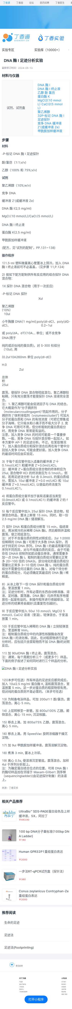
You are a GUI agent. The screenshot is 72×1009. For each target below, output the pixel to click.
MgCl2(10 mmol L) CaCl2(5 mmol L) (50, 104)
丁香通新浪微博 (23, 991)
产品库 (21, 981)
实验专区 (8, 50)
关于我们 (63, 981)
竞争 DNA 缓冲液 (50, 123)
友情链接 (63, 986)
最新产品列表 (22, 984)
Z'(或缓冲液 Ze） (49, 127)
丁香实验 (21, 986)
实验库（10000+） (47, 50)
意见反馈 (19, 966)
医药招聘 (44, 2)
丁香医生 (60, 2)
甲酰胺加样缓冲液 (50, 131)
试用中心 (21, 989)
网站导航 (63, 991)
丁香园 (19, 2)
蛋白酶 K (44, 96)
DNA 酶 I (44, 85)
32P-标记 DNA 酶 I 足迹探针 (51, 117)
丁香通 (6, 2)
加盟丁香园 (64, 994)
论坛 (31, 2)
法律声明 (63, 989)
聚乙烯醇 (44, 112)
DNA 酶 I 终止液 (49, 89)
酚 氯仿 (50, 93)
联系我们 (63, 984)
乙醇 (41, 93)
